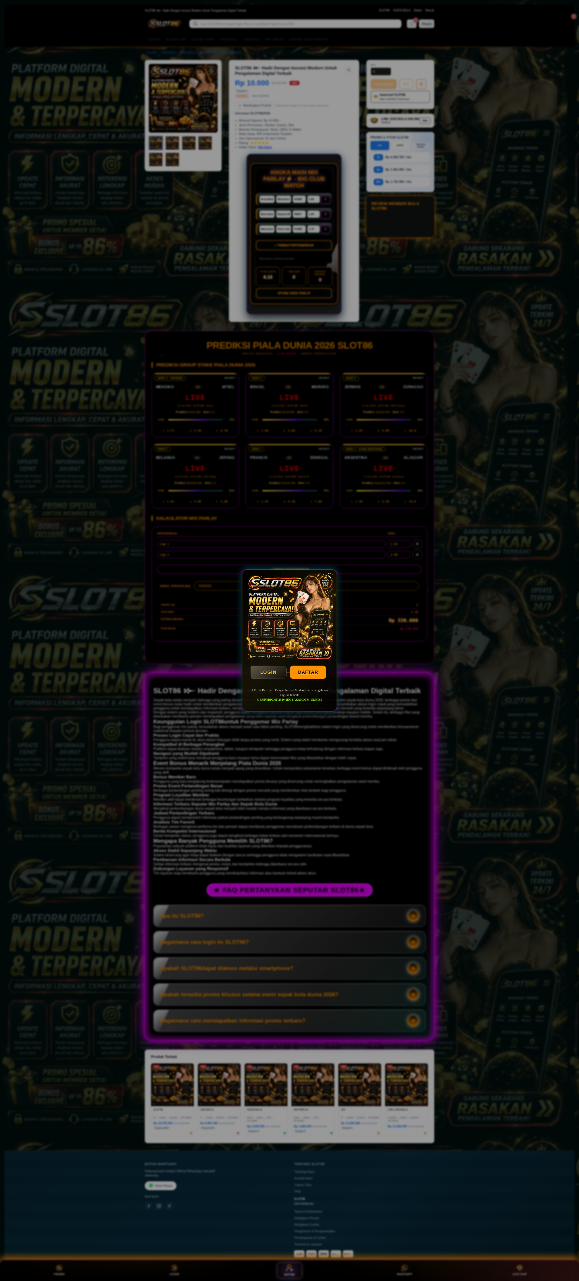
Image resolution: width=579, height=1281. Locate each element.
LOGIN (268, 672)
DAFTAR (308, 672)
